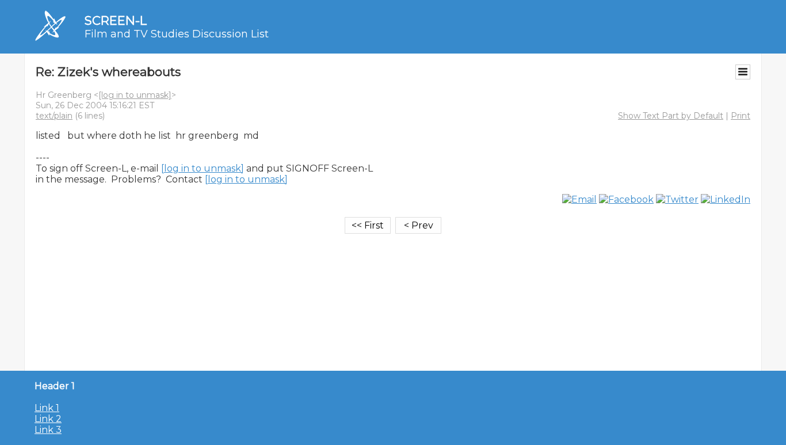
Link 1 (47, 407)
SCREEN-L (116, 20)
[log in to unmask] (134, 95)
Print (740, 116)
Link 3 (48, 429)
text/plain (54, 116)
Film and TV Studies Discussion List (177, 34)
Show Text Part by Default (670, 116)
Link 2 (48, 418)
